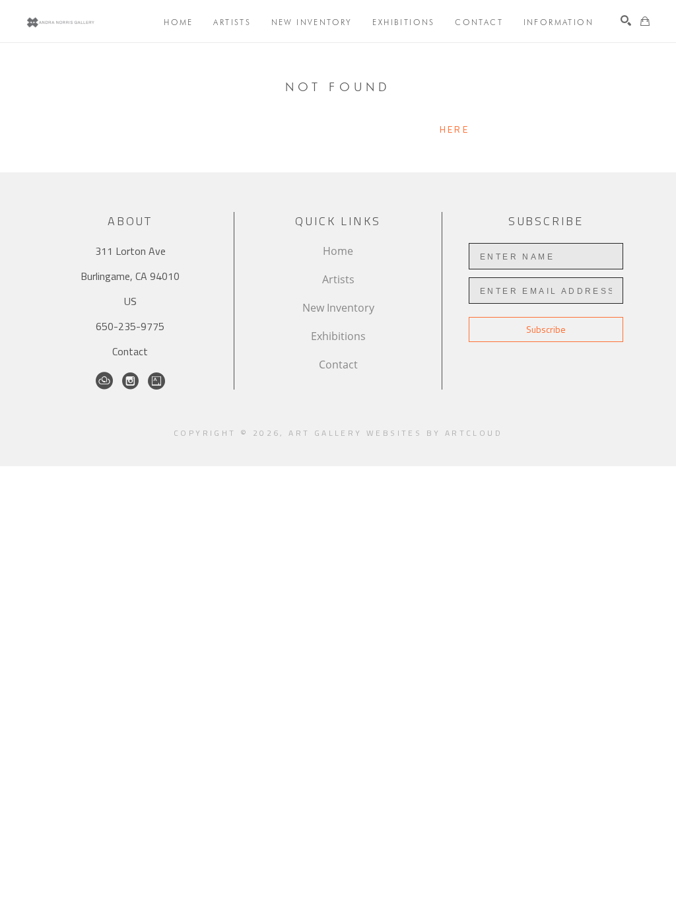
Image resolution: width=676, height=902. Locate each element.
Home (338, 251)
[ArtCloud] (104, 381)
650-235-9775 (130, 326)
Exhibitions (338, 336)
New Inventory (338, 307)
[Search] (626, 20)
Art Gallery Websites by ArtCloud (395, 433)
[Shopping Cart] (645, 21)
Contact (130, 351)
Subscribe (546, 329)
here (454, 129)
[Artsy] (156, 381)
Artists (338, 279)
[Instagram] (130, 381)
